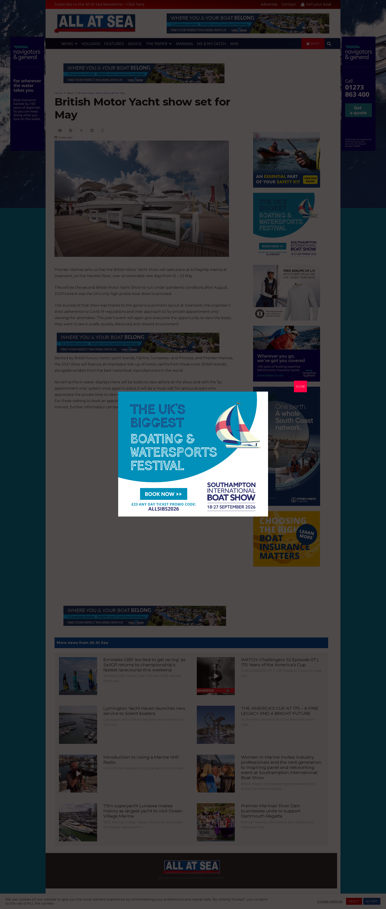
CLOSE (300, 386)
